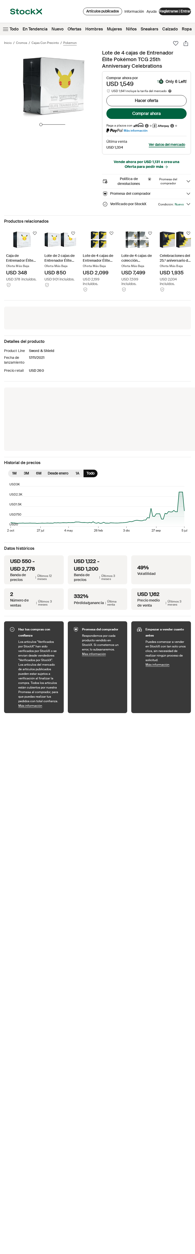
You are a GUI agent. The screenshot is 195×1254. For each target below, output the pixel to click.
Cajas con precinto (45, 43)
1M (14, 473)
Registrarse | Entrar (175, 11)
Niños (131, 29)
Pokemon (70, 43)
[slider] (40, 124)
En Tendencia (35, 29)
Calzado (170, 29)
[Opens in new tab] (146, 125)
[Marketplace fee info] (170, 91)
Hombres (94, 29)
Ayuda (152, 11)
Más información (136, 130)
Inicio (8, 43)
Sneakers (149, 29)
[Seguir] (35, 233)
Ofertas (74, 29)
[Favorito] (176, 43)
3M (26, 473)
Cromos (21, 43)
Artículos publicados (102, 11)
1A (77, 473)
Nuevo (57, 29)
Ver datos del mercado (167, 144)
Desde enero (58, 473)
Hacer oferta (146, 100)
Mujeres (114, 29)
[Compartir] (186, 43)
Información (134, 12)
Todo (14, 29)
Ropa (187, 29)
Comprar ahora (146, 113)
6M (38, 473)
